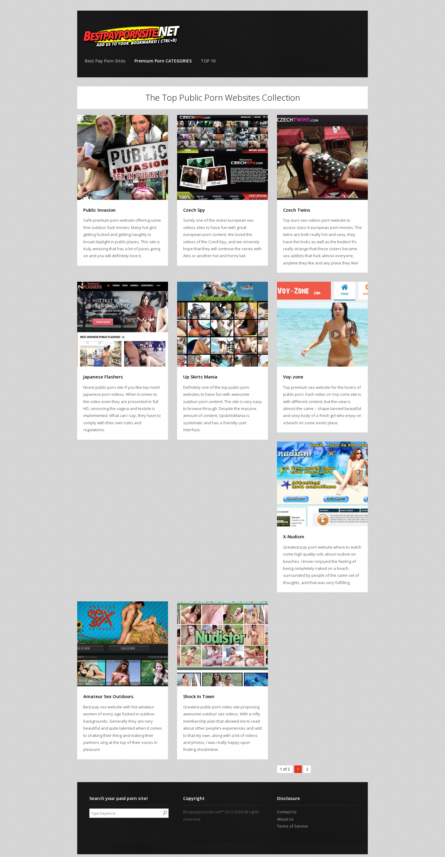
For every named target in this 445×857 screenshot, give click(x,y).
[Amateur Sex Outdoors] (122, 643)
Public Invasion (99, 210)
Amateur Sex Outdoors (108, 696)
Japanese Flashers (103, 377)
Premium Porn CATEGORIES (163, 61)
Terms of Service (292, 826)
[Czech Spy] (222, 157)
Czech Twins (296, 210)
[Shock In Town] (222, 643)
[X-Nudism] (322, 484)
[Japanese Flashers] (122, 324)
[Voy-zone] (322, 324)
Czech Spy (194, 210)
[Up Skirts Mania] (222, 324)
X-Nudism (293, 536)
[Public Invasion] (122, 157)
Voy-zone (293, 377)
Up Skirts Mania (200, 377)
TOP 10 (208, 61)
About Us (285, 819)
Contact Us (287, 812)
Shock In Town (198, 696)
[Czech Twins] (322, 157)
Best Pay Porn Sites (105, 61)
